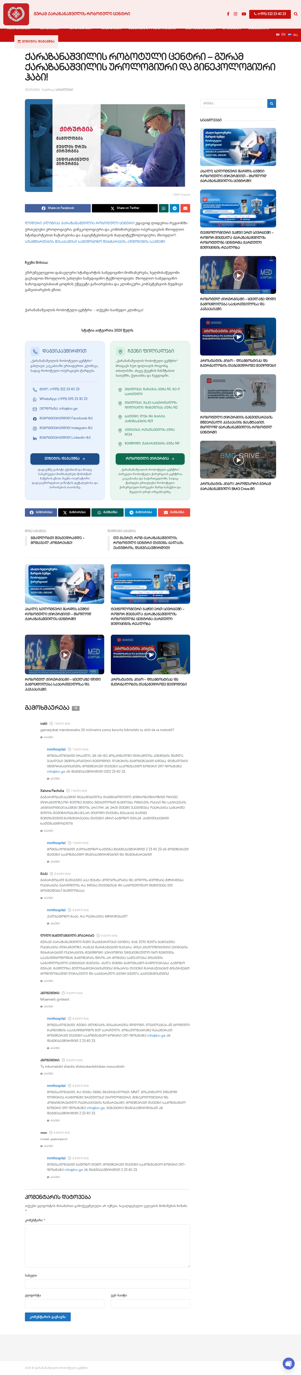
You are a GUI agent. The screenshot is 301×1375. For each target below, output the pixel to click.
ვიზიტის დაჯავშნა (38, 41)
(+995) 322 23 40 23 (271, 14)
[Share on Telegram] (174, 208)
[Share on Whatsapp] (164, 208)
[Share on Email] (185, 208)
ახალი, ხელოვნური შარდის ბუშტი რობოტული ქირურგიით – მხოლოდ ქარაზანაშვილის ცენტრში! (58, 614)
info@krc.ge (56, 772)
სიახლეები (111, 28)
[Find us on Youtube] (244, 14)
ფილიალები (80, 28)
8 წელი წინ (62, 874)
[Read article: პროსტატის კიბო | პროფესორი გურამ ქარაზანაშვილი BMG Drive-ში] (238, 460)
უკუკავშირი (258, 28)
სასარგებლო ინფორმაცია (152, 28)
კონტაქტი (232, 28)
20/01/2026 (32, 90)
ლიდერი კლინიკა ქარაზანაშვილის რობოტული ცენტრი (79, 223)
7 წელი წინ (62, 724)
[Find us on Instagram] (235, 14)
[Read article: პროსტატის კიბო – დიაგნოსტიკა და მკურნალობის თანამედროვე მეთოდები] (150, 654)
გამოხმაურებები (200, 28)
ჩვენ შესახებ (18, 28)
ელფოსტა (33, 1295)
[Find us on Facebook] (228, 14)
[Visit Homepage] (16, 14)
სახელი (31, 1275)
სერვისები (50, 28)
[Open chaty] (289, 1363)
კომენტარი (35, 1220)
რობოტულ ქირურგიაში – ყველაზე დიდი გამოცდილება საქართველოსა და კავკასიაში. (62, 685)
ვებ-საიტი (119, 1295)
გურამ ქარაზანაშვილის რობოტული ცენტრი (82, 14)
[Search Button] (296, 14)
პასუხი (48, 737)
